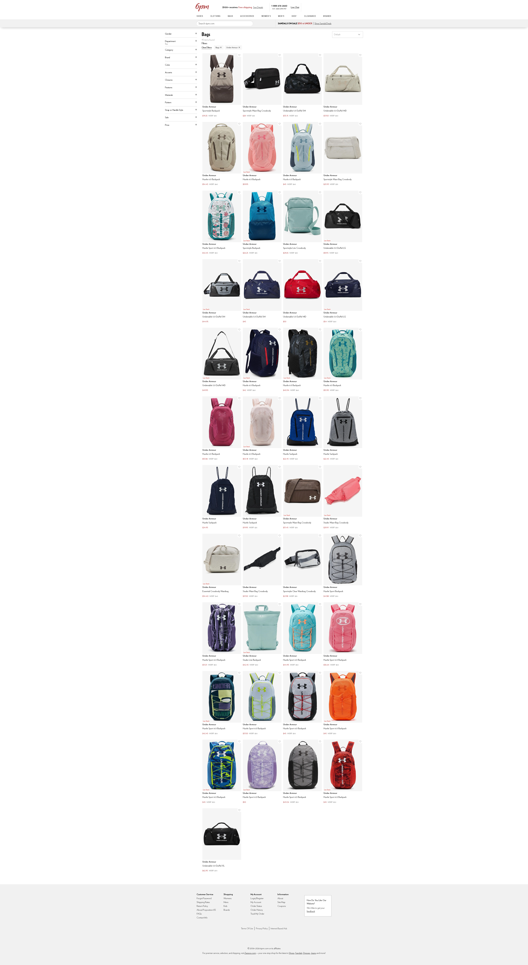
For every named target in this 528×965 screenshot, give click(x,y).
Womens (228, 898)
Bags (230, 16)
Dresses (306, 953)
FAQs (199, 913)
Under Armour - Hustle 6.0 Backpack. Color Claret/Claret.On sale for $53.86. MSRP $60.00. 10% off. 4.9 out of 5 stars (221, 428)
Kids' (294, 16)
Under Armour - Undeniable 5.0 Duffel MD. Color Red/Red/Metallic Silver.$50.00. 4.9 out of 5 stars (302, 291)
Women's (266, 16)
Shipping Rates (203, 902)
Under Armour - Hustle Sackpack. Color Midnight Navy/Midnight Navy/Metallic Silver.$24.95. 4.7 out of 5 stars (221, 497)
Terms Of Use (247, 928)
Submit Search (250, 23)
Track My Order (257, 913)
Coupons (281, 906)
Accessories (247, 16)
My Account (312, 7)
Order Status (256, 906)
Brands (327, 16)
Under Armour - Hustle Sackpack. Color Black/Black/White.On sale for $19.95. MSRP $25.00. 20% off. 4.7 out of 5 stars (262, 497)
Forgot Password (204, 898)
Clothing (216, 16)
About (280, 898)
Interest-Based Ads (279, 928)
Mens (226, 902)
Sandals (298, 953)
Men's (281, 16)
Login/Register (257, 898)
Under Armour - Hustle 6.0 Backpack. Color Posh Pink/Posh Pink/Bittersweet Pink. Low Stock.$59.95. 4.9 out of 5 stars (262, 154)
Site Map (281, 902)
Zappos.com (250, 953)
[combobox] (224, 23)
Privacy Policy (262, 928)
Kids (225, 906)
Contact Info (202, 917)
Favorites (324, 7)
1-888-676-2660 (279, 5)
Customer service (318, 7)
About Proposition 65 (206, 910)
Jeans (313, 953)
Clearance (310, 16)
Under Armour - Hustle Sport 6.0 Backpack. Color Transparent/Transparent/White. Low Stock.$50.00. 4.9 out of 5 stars (262, 772)
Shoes (200, 16)
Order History (257, 910)
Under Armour (231, 47)
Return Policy (202, 906)
